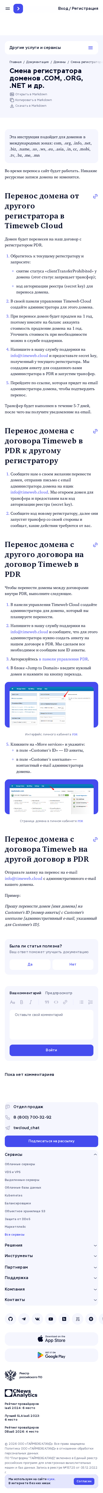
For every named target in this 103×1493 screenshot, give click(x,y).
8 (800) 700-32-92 (32, 1117)
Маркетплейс (15, 1227)
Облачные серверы (20, 1164)
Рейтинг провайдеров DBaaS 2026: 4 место (22, 1430)
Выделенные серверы (22, 1180)
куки (50, 1479)
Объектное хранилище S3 (25, 1211)
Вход (63, 8)
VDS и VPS (13, 1172)
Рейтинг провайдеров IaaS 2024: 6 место (22, 1406)
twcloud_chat (26, 1127)
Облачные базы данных (23, 1188)
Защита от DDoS (17, 1219)
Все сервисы (14, 1235)
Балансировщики (18, 1203)
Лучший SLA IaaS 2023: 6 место (22, 1418)
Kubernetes (13, 1195)
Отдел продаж (28, 1106)
